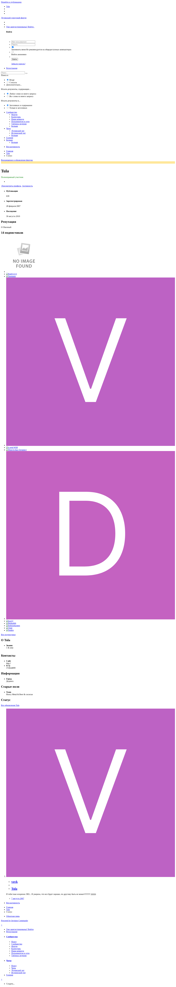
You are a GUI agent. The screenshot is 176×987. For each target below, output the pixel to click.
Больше (14, 126)
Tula (14, 888)
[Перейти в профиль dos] (90, 619)
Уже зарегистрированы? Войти (20, 27)
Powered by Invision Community (14, 921)
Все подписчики (8, 635)
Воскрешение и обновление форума (17, 160)
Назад (13, 942)
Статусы (13, 82)
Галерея (9, 138)
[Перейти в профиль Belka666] (11, 623)
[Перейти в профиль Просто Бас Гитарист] (16, 450)
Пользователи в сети (20, 121)
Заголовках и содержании (20, 105)
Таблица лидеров (19, 124)
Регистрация (11, 68)
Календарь (16, 117)
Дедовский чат (17, 131)
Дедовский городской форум (13, 18)
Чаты (8, 128)
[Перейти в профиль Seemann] (11, 276)
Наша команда (17, 119)
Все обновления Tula (10, 705)
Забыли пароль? (18, 64)
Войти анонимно (18, 54)
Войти (14, 59)
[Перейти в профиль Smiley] (10, 630)
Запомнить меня (18, 49)
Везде (11, 80)
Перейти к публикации (11, 2)
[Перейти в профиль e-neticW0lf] (12, 447)
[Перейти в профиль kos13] (9, 621)
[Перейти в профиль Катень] (24, 272)
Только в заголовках (18, 108)
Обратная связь (13, 916)
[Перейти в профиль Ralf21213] (11, 274)
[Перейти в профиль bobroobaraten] (13, 626)
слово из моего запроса (22, 94)
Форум (14, 114)
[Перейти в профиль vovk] (90, 445)
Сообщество (11, 112)
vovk (14, 881)
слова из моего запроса (21, 96)
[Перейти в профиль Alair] (9, 628)
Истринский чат (18, 133)
